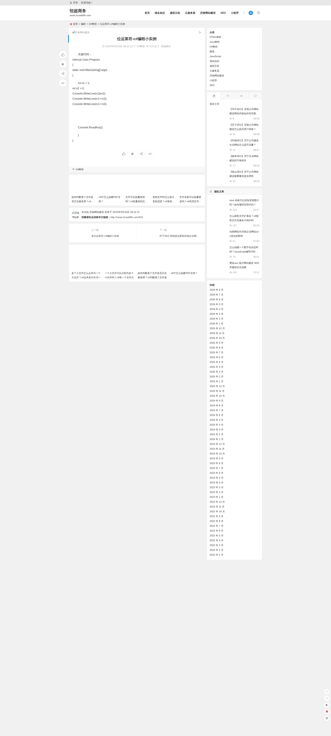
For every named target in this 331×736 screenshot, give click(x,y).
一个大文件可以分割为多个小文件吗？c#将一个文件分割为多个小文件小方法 (119, 277)
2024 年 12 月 (217, 386)
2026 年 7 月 (216, 294)
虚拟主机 (175, 12)
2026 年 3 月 (216, 314)
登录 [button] (75, 2)
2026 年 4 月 (216, 309)
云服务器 (190, 12)
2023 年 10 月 (217, 453)
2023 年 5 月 (216, 477)
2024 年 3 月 (216, 429)
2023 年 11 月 (217, 448)
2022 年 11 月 (217, 506)
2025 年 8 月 (216, 347)
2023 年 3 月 (216, 487)
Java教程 (215, 41)
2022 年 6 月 (216, 530)
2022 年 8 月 (216, 521)
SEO (223, 12)
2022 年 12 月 (217, 501)
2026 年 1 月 (216, 323)
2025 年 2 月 (216, 376)
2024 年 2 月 (216, 434)
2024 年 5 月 (216, 420)
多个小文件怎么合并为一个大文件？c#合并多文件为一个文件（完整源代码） (86, 277)
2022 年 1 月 (216, 554)
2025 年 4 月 (216, 367)
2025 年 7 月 (216, 352)
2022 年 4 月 (216, 540)
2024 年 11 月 (217, 391)
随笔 (212, 51)
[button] (251, 13)
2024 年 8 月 (216, 405)
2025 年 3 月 (216, 371)
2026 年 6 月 (216, 299)
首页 (147, 12)
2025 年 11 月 (217, 333)
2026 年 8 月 (216, 289)
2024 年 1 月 (216, 439)
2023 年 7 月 (216, 468)
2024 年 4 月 (216, 424)
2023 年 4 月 (216, 482)
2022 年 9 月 (216, 516)
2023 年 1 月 (216, 497)
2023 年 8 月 (216, 463)
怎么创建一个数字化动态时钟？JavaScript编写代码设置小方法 (243, 251)
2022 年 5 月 (216, 535)
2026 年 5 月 (216, 304)
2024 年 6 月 (216, 415)
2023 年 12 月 (217, 444)
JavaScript (215, 56)
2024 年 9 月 (216, 400)
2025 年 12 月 (217, 328)
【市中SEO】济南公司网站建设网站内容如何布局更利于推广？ (244, 113)
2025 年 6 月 (216, 357)
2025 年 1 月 (216, 381)
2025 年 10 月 (217, 338)
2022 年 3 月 (216, 545)
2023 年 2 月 (216, 492)
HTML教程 (215, 37)
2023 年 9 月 (216, 458)
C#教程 (93, 24)
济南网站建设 (208, 12)
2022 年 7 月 (216, 526)
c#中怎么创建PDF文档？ (184, 273)
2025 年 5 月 (216, 362)
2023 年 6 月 (216, 473)
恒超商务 (78, 10)
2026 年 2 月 (216, 318)
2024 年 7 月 (216, 410)
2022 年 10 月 (217, 511)
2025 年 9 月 (216, 342)
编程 (83, 24)
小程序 (235, 12)
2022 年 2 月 (216, 550)
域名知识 (160, 12)
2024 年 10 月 (217, 395)
